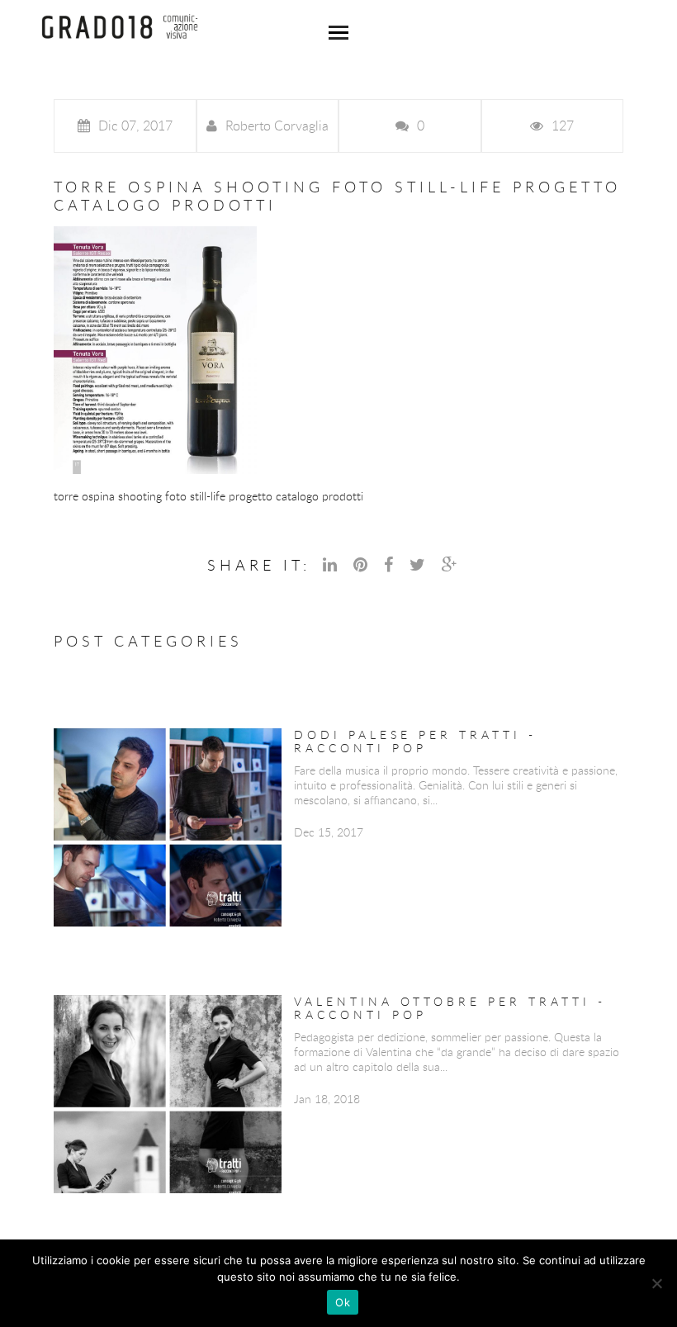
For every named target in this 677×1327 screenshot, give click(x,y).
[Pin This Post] (362, 564)
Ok (342, 1302)
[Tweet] (419, 564)
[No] (656, 1283)
